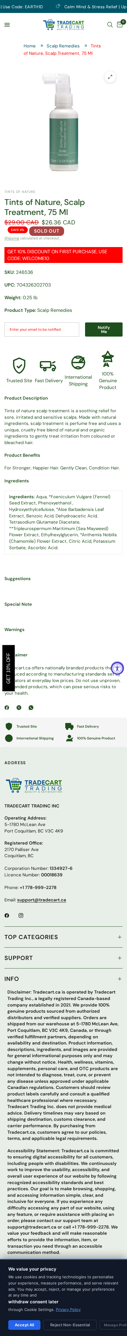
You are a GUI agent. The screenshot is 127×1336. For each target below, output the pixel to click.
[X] (20, 707)
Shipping (11, 238)
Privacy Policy (68, 1309)
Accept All (24, 1324)
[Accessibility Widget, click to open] (117, 668)
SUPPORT (18, 958)
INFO (11, 979)
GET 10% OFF (8, 668)
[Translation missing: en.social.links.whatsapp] (32, 707)
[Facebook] (8, 707)
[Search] (110, 25)
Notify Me (104, 329)
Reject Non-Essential (70, 1324)
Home (30, 46)
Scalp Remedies (63, 46)
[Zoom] (110, 76)
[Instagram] (25, 915)
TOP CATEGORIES (31, 937)
